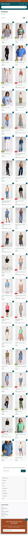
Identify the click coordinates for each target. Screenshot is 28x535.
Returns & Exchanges (4, 511)
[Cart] (22, 4)
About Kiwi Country (4, 508)
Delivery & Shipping (4, 514)
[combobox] (14, 7)
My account (3, 516)
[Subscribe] (22, 530)
